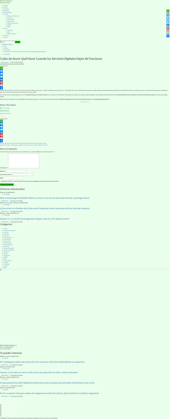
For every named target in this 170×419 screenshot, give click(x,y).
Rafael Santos (5, 62)
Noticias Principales (9, 248)
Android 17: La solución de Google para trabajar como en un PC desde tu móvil (34, 218)
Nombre (2, 171)
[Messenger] (85, 73)
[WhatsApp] (85, 68)
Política (5, 7)
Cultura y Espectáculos (13, 16)
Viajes (8, 26)
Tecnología (10, 30)
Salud (8, 32)
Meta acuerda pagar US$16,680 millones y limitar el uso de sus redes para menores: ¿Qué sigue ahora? (45, 198)
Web (1, 178)
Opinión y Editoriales (12, 23)
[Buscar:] (7, 42)
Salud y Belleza (8, 260)
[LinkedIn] (85, 79)
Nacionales (6, 10)
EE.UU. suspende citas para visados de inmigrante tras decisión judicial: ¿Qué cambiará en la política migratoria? (49, 393)
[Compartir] (85, 88)
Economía (6, 9)
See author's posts (5, 113)
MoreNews (46, 418)
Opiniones (6, 252)
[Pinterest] (85, 82)
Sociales (6, 14)
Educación (9, 18)
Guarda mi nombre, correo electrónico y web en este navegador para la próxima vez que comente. (29, 181)
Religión (9, 25)
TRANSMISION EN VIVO (7, 44)
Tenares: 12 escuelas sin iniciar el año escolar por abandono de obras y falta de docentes (39, 372)
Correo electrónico (6, 174)
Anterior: (23, 143)
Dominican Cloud (5, 2)
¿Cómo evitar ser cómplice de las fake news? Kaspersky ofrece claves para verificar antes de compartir (45, 208)
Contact (6, 37)
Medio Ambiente (11, 34)
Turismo (6, 266)
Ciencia (5, 28)
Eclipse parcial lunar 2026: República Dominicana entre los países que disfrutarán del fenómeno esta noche (47, 382)
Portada (6, 5)
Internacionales (8, 12)
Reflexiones (7, 255)
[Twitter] (85, 76)
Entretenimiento (8, 237)
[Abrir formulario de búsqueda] (0, 40)
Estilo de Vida (10, 19)
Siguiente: (24, 145)
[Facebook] (85, 71)
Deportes (6, 35)
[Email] (85, 85)
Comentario (4, 168)
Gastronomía (10, 21)
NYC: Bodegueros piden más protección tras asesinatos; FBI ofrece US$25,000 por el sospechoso (42, 362)
